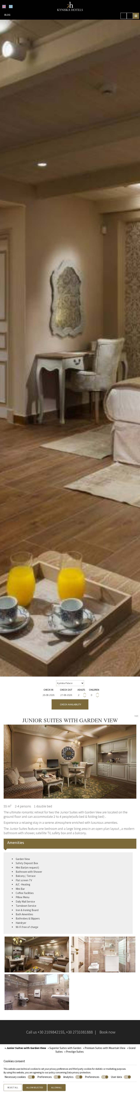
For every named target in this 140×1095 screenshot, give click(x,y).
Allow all (56, 1087)
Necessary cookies (15, 1077)
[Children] (94, 694)
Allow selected (34, 1087)
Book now (107, 1032)
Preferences (44, 1077)
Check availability (70, 704)
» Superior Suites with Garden (64, 1048)
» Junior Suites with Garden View (25, 1048)
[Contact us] (130, 16)
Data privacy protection (78, 1072)
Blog (7, 14)
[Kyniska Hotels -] (70, 6)
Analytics (68, 1077)
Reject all (12, 1087)
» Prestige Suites (74, 1051)
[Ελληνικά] (10, 6)
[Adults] (81, 694)
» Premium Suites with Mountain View (104, 1048)
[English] (4, 6)
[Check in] (48, 694)
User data (116, 1077)
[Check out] (66, 694)
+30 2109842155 (51, 1032)
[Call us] (123, 16)
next (136, 715)
